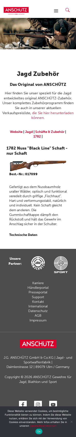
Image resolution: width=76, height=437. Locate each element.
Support (38, 297)
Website (16, 132)
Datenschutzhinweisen (43, 425)
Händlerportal (37, 288)
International (38, 306)
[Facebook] (23, 405)
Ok (39, 431)
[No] (71, 422)
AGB (38, 315)
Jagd (29, 132)
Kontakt (38, 302)
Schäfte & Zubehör (49, 132)
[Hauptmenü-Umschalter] (56, 11)
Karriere (38, 283)
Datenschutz (38, 311)
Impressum (38, 320)
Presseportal (38, 292)
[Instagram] (38, 405)
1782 (37, 136)
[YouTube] (53, 405)
